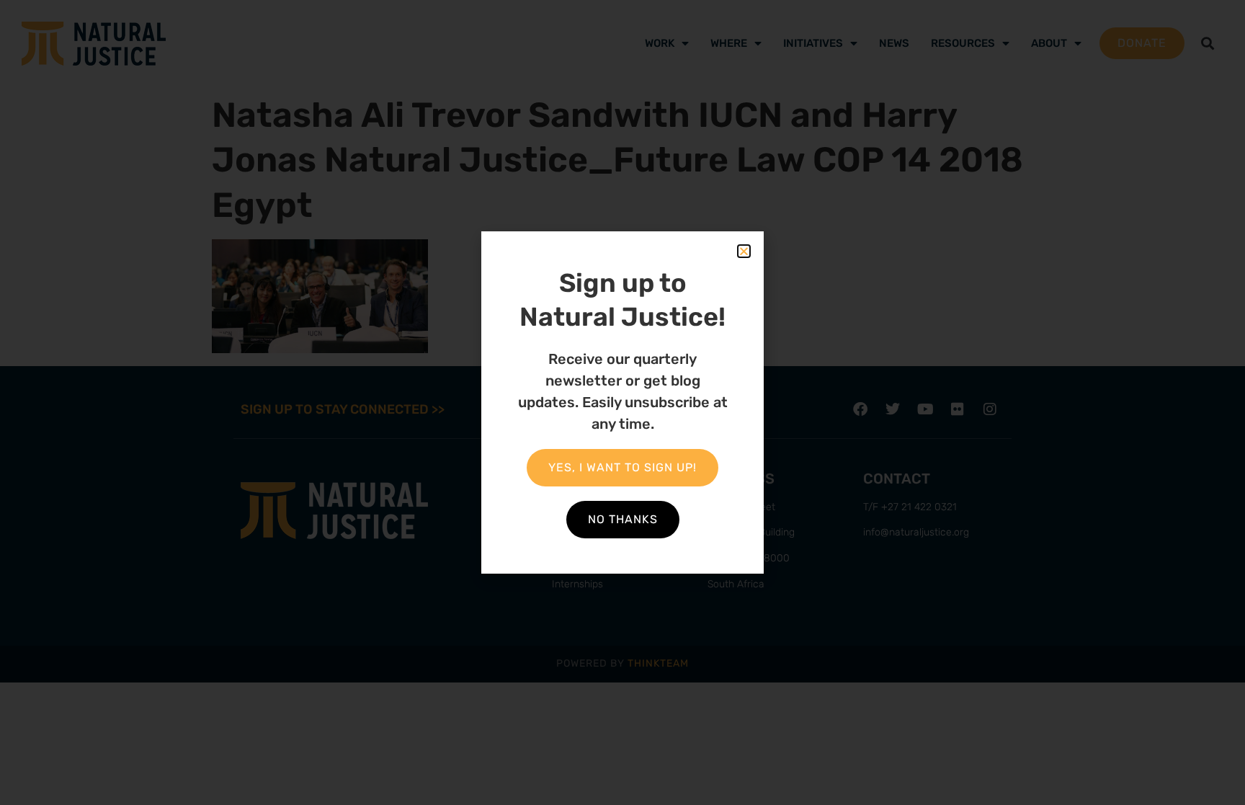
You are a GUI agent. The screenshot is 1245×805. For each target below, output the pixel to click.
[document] (622, 402)
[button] (743, 251)
